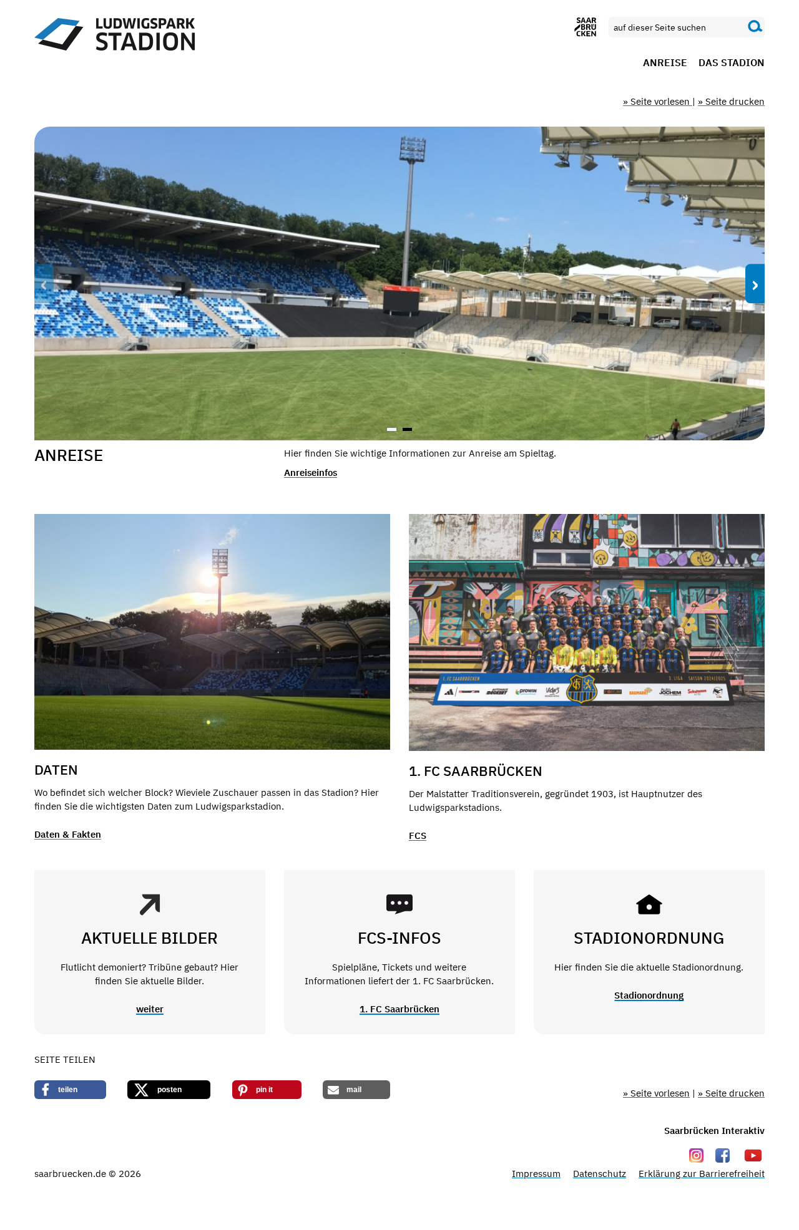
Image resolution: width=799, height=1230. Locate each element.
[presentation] (44, 284)
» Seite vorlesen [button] (657, 101)
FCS (417, 835)
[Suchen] (755, 27)
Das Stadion (732, 63)
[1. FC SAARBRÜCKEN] (587, 632)
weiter (150, 1009)
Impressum (536, 1173)
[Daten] (212, 632)
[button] (392, 429)
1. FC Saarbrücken (399, 1009)
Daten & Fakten (67, 834)
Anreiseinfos (310, 472)
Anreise (665, 63)
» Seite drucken (731, 101)
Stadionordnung (649, 995)
